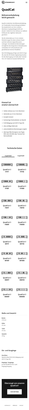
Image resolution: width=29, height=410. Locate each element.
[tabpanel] (14, 264)
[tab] (8, 155)
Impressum (15, 405)
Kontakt (21, 405)
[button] (26, 2)
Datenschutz (7, 405)
